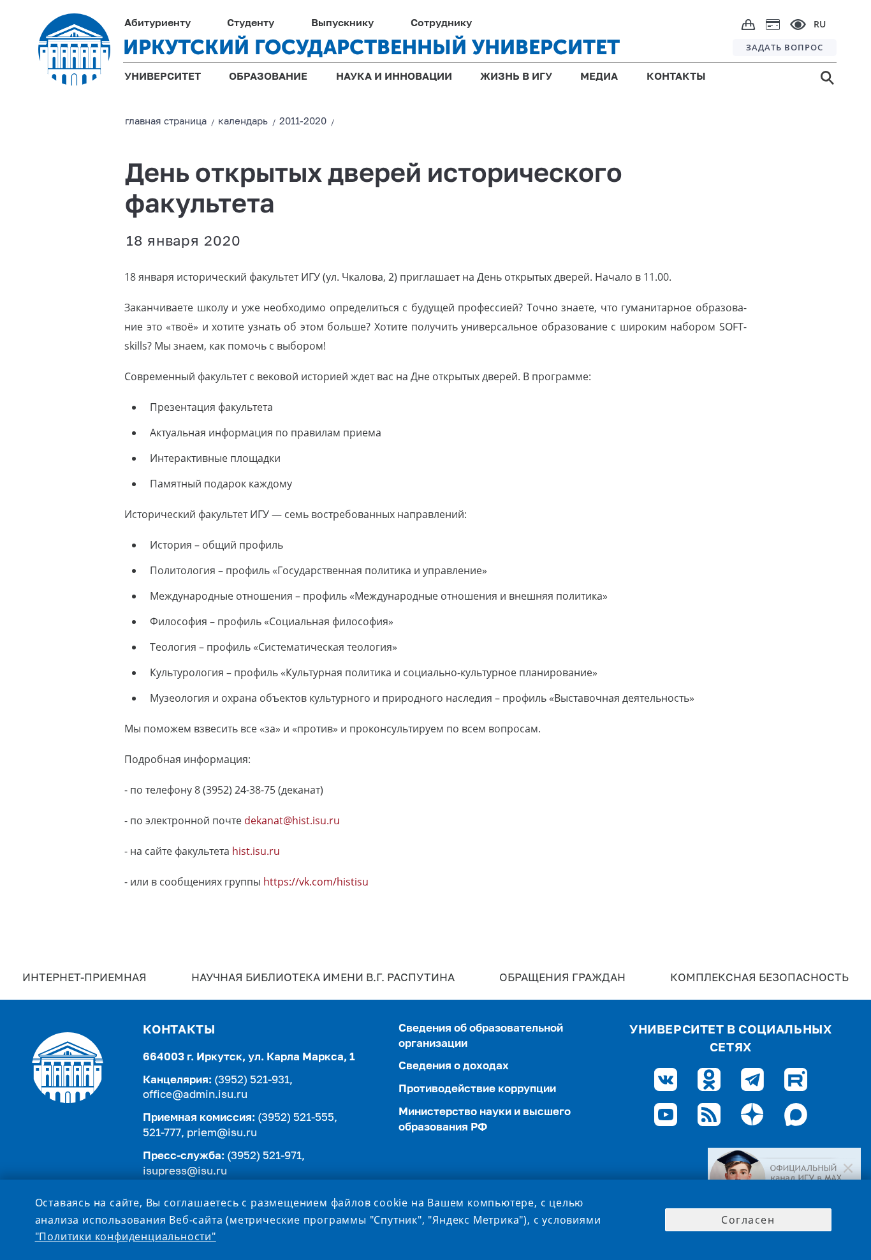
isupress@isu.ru (185, 1171)
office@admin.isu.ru (195, 1095)
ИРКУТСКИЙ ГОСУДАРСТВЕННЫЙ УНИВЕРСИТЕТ (371, 47)
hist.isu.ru (256, 851)
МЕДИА (599, 77)
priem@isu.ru (222, 1133)
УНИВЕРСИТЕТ (162, 77)
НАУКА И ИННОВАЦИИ (394, 77)
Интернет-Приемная (84, 978)
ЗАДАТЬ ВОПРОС (784, 47)
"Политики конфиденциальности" (125, 1236)
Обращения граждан (562, 978)
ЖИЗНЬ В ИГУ (516, 77)
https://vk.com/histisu (316, 882)
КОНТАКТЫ (676, 77)
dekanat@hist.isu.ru (292, 820)
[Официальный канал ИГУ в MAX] (784, 1178)
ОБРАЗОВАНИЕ (268, 77)
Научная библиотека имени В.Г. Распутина (323, 978)
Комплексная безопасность (759, 978)
